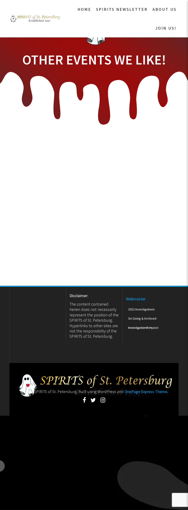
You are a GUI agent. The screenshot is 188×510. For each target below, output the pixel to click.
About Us (164, 9)
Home (84, 9)
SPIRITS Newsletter (122, 9)
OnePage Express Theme (145, 391)
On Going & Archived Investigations (142, 319)
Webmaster (136, 298)
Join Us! (166, 28)
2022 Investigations (141, 309)
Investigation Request (143, 328)
